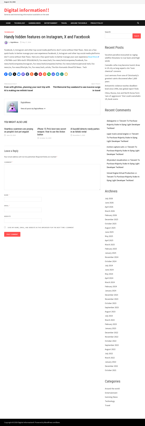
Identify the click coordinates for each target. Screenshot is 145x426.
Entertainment (50, 23)
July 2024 (109, 265)
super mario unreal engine (118, 133)
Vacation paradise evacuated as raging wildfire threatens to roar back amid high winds (122, 57)
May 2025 (109, 236)
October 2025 (110, 223)
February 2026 (111, 215)
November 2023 (111, 299)
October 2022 (110, 341)
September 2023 (112, 307)
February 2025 (111, 248)
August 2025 (110, 227)
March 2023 (110, 320)
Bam (58, 422)
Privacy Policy (97, 23)
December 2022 (111, 332)
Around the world (79, 23)
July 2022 (109, 353)
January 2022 (110, 362)
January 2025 (110, 253)
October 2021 (110, 370)
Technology (19, 23)
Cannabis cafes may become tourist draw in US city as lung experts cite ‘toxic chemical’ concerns (122, 68)
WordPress (48, 422)
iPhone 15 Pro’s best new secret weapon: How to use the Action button (51, 132)
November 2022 (111, 336)
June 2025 (109, 232)
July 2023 (109, 315)
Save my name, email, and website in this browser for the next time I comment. (41, 227)
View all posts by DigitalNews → (33, 108)
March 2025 (110, 244)
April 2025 (109, 240)
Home (8, 23)
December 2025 (111, 219)
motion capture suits (115, 147)
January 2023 (110, 328)
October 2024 (110, 261)
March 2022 (110, 357)
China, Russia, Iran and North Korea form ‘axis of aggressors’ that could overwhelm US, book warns (123, 96)
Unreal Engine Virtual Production (120, 173)
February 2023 (111, 324)
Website (7, 216)
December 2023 (111, 295)
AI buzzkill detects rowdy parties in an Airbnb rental (85, 130)
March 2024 (110, 282)
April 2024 (109, 278)
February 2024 (111, 286)
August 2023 (110, 311)
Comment (8, 162)
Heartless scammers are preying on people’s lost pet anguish (18, 130)
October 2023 (110, 303)
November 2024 (111, 257)
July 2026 (109, 198)
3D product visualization (117, 160)
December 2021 (111, 366)
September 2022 (112, 345)
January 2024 (110, 290)
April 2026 (109, 207)
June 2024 (109, 269)
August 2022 (110, 349)
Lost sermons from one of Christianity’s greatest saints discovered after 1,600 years (122, 78)
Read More (92, 56)
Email (7, 206)
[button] (6, 74)
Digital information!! (26, 10)
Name (7, 195)
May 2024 (109, 274)
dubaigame (111, 120)
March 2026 (110, 211)
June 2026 (109, 202)
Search (108, 32)
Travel (64, 23)
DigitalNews (14, 42)
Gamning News (35, 23)
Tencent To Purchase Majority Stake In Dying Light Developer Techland (123, 124)
